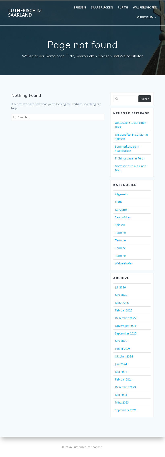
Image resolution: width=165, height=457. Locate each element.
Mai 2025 (121, 341)
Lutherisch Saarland (25, 12)
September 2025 (125, 333)
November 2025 (125, 326)
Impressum (145, 17)
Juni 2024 (121, 364)
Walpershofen (145, 7)
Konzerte (121, 210)
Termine (120, 233)
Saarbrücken (102, 7)
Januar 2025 (122, 349)
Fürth (123, 7)
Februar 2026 (123, 310)
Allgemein (121, 194)
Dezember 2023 (125, 387)
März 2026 (122, 303)
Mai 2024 (121, 372)
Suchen (144, 99)
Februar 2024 (123, 379)
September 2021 (125, 410)
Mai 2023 (121, 395)
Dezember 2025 (125, 318)
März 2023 (122, 402)
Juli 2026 (120, 287)
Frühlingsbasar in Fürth (129, 158)
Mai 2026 (121, 295)
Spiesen (80, 7)
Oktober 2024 (124, 356)
